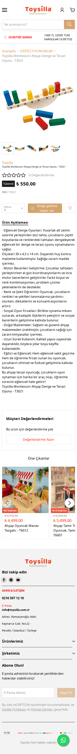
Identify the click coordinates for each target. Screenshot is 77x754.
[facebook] (4, 580)
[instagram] (11, 580)
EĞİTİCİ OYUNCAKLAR (36, 51)
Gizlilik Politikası (14, 709)
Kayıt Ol (66, 693)
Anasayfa (9, 51)
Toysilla (7, 163)
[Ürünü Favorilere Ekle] (70, 208)
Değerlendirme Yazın (38, 439)
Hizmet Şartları (42, 709)
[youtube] (18, 580)
